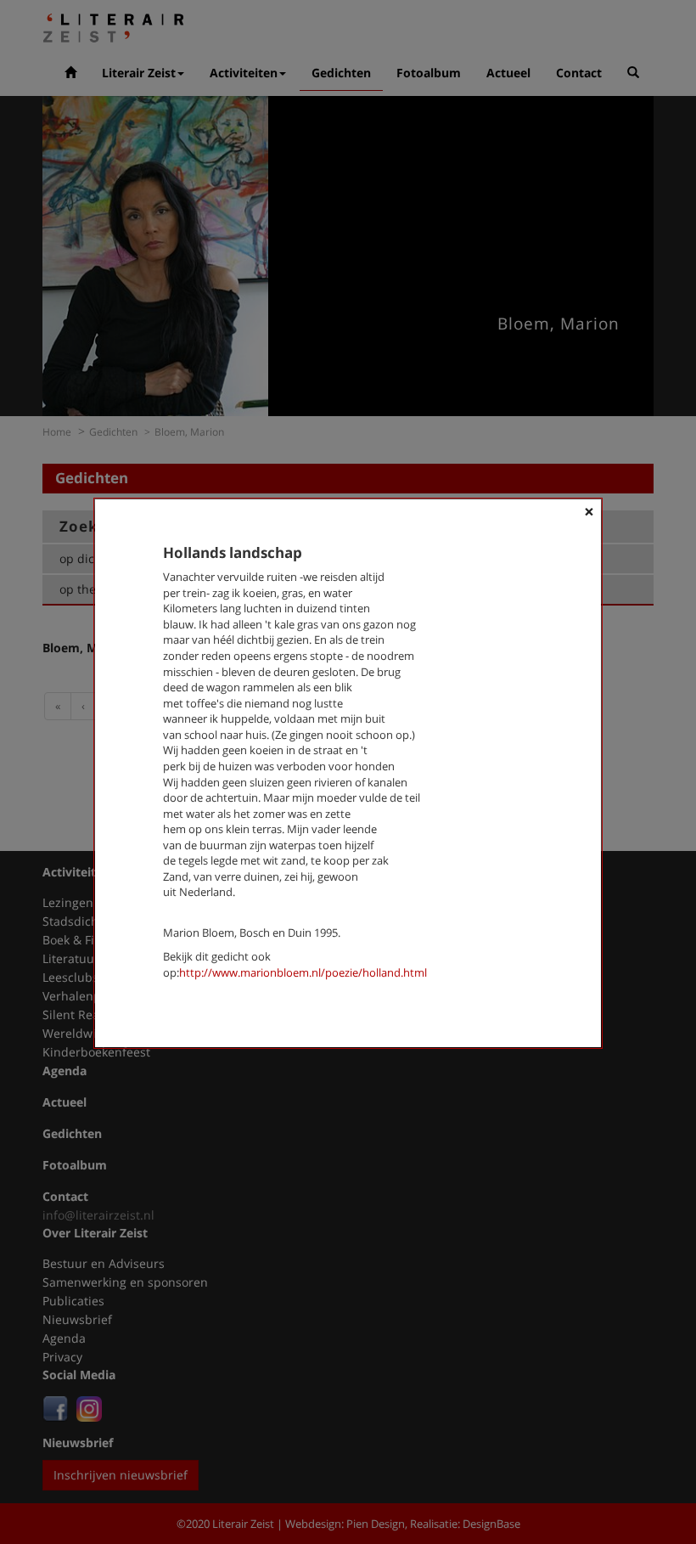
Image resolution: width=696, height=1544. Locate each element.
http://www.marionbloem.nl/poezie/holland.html (303, 972)
